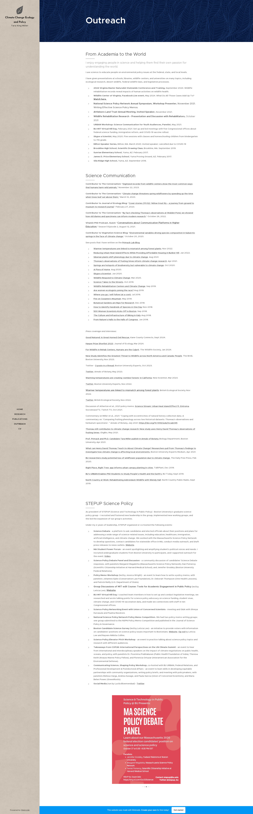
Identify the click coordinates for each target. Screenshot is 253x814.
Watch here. (100, 99)
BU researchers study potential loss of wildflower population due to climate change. (128, 458)
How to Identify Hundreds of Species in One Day (118, 307)
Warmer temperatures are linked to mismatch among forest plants (127, 248)
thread (110, 365)
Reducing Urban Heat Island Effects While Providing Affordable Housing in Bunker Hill (136, 253)
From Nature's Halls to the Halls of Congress (116, 319)
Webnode (25, 810)
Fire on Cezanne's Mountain (107, 298)
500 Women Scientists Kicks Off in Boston (115, 311)
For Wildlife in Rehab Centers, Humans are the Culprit (112, 349)
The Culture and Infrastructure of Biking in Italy (117, 315)
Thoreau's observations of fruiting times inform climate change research (130, 261)
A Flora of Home (102, 269)
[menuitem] (20, 409)
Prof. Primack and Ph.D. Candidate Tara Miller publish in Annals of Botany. (122, 438)
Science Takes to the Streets (108, 282)
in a (105, 365)
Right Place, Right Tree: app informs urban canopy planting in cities (119, 467)
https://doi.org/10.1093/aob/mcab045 (158, 423)
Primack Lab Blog (131, 242)
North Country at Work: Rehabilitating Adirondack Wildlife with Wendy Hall (123, 480)
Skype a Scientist (102, 273)
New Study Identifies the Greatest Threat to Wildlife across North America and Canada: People (134, 356)
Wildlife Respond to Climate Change (112, 278)
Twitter (89, 371)
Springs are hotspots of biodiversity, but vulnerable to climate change (129, 265)
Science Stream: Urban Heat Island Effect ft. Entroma (162, 406)
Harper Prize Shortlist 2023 (99, 343)
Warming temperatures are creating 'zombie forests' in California (119, 378)
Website (130, 545)
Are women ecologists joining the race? (114, 290)
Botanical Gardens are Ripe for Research (114, 303)
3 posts (99, 365)
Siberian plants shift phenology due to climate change (121, 257)
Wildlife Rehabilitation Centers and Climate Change (119, 286)
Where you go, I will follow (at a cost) (112, 294)
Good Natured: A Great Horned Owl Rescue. (108, 337)
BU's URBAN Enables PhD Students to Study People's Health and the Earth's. (124, 474)
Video (107, 556)
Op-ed (181, 631)
